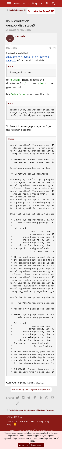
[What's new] (47, 3)
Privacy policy (43, 421)
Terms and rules (26, 421)
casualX (12, 29)
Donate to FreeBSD (41, 11)
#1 (54, 48)
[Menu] (9, 3)
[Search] (53, 3)
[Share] (50, 48)
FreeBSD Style (15, 417)
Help (9, 424)
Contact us (12, 421)
